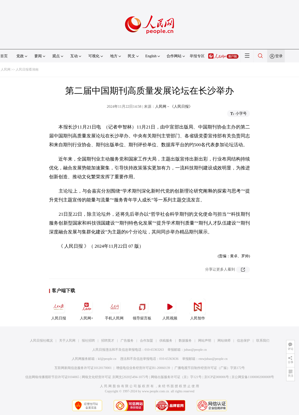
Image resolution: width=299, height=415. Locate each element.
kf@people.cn (107, 359)
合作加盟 (146, 340)
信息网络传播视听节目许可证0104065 (52, 377)
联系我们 (262, 340)
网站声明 (204, 340)
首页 (4, 56)
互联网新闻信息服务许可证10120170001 (83, 368)
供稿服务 (165, 340)
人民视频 (169, 318)
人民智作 (197, 318)
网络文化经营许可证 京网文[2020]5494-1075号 (115, 377)
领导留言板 (142, 318)
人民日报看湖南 (27, 69)
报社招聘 (88, 340)
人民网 (6, 69)
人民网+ (86, 318)
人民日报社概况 (41, 340)
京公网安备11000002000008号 (252, 377)
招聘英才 (107, 340)
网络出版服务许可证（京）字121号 (176, 377)
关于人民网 (67, 340)
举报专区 (197, 56)
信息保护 (243, 340)
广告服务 (127, 340)
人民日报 (58, 318)
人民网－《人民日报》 (173, 106)
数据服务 (185, 340)
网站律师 (224, 340)
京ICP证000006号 (216, 377)
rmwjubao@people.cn (213, 359)
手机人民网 (114, 318)
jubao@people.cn (195, 349)
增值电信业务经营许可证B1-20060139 (143, 368)
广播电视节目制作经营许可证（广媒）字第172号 (209, 368)
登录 (279, 56)
